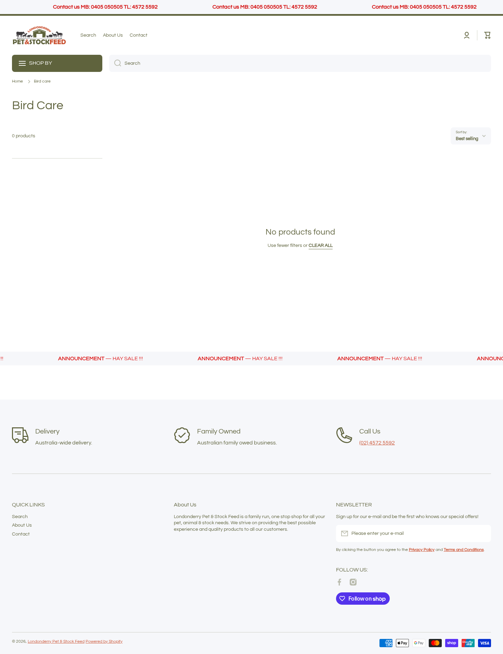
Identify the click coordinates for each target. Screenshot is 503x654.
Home (17, 81)
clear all (321, 245)
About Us (22, 525)
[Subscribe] (482, 533)
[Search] (115, 63)
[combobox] (300, 63)
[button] (487, 35)
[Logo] (39, 35)
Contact (21, 534)
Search (20, 516)
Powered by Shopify (104, 641)
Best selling (467, 138)
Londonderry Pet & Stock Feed (56, 641)
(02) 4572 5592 (377, 442)
